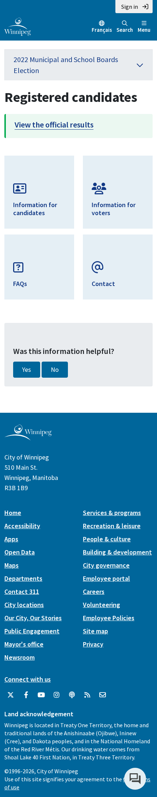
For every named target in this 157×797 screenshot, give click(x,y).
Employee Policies (108, 618)
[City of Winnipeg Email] (102, 695)
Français (102, 29)
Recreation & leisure (112, 526)
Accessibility (22, 526)
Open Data (19, 552)
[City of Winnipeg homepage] (27, 437)
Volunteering (101, 604)
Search (124, 29)
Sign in (129, 6)
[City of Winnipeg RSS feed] (87, 695)
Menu (144, 29)
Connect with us (27, 679)
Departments (23, 578)
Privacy (93, 644)
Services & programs (112, 512)
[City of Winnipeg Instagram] (56, 695)
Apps (11, 539)
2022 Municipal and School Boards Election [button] (66, 65)
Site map (95, 631)
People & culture (107, 539)
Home (12, 512)
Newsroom (19, 657)
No (55, 370)
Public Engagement (32, 631)
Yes (26, 370)
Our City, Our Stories (33, 618)
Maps (11, 565)
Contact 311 (21, 591)
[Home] (17, 26)
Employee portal (106, 578)
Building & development (117, 552)
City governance (106, 565)
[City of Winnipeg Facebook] (26, 695)
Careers (93, 591)
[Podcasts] (72, 695)
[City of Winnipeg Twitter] (10, 695)
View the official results (54, 124)
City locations (24, 604)
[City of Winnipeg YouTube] (41, 695)
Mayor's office (23, 644)
